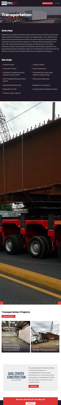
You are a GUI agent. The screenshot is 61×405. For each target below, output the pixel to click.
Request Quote (47, 3)
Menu (56, 3)
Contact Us (30, 403)
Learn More (33, 386)
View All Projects (8, 316)
